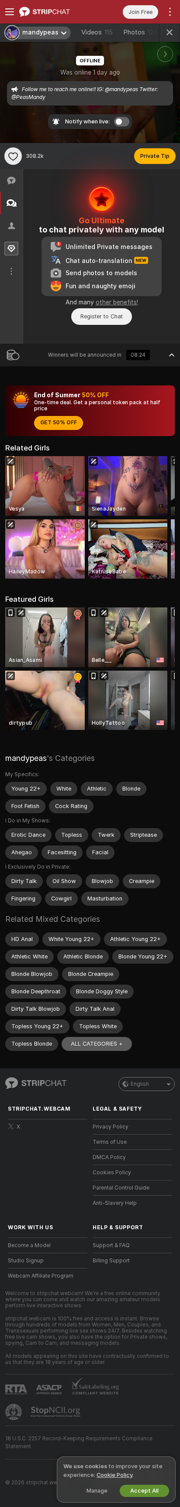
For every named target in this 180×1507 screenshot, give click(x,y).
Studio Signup (26, 1261)
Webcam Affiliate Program (40, 1276)
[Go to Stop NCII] (56, 1412)
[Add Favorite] (13, 156)
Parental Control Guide (121, 1188)
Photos (140, 32)
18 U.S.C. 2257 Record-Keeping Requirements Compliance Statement (78, 1442)
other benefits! (117, 302)
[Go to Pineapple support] (14, 1412)
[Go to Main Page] (54, 12)
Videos (97, 32)
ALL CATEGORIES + (97, 1043)
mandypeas (26, 758)
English (140, 1084)
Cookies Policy (112, 1172)
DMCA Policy (109, 1157)
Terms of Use (110, 1142)
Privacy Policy (110, 1127)
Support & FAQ (111, 1245)
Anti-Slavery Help (115, 1203)
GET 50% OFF (58, 422)
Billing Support (111, 1261)
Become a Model (29, 1245)
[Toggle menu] (9, 12)
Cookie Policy (114, 1475)
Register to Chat (101, 316)
